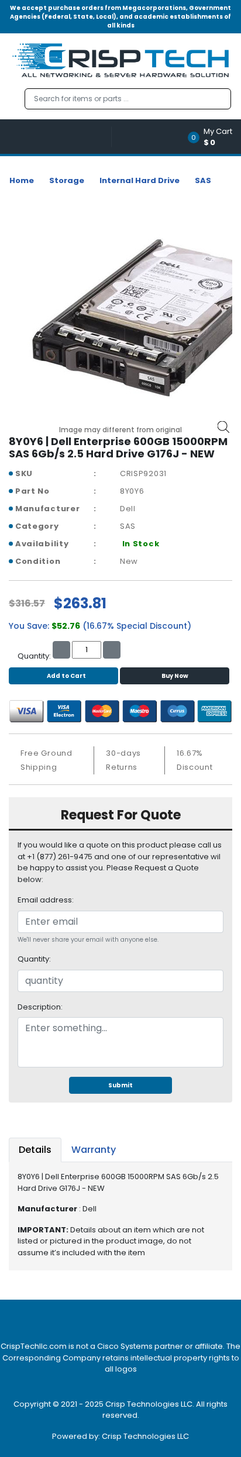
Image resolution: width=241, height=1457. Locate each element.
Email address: (46, 899)
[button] (213, 136)
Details (35, 1149)
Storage (66, 180)
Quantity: (34, 959)
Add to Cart (66, 675)
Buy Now (174, 675)
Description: (40, 1006)
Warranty (93, 1149)
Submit (120, 1085)
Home (21, 180)
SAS (203, 180)
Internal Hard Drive (139, 180)
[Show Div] (60, 136)
